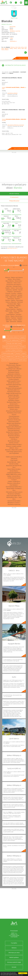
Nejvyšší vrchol (9, 356)
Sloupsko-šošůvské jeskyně (13, 388)
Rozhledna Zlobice (13, 400)
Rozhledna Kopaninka (14, 504)
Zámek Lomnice (13, 443)
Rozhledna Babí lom (13, 390)
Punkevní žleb (12, 304)
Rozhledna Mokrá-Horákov (13, 444)
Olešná (19, 48)
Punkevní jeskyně (14, 379)
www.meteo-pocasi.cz (12, 248)
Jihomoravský (12, 26)
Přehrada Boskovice (13, 430)
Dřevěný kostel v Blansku (13, 365)
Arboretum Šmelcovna (13, 420)
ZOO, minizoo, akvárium (12, 337)
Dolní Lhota (17, 47)
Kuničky (13, 293)
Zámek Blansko (13, 363)
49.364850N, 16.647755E (15, 31)
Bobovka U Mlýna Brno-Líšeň (13, 450)
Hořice (22, 47)
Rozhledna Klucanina (13, 428)
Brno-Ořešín (16, 279)
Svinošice (18, 314)
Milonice (19, 297)
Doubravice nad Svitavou (13, 284)
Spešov (11, 313)
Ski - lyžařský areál (14, 340)
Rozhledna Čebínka (13, 406)
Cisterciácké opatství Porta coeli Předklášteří (14, 452)
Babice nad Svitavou (17, 277)
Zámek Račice (14, 471)
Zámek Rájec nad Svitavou (13, 376)
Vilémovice (9, 320)
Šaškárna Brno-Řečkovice (13, 427)
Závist (20, 320)
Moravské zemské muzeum (14, 492)
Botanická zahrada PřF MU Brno (14, 466)
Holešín (7, 288)
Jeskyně (23, 353)
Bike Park (17, 356)
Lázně (2, 356)
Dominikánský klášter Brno (13, 487)
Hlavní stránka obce (23, 58)
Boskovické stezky (14, 421)
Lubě (6, 297)
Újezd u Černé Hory (16, 316)
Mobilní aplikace (14, 957)
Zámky (13, 350)
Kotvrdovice (17, 291)
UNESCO (6, 340)
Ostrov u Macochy (11, 302)
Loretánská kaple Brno (13, 473)
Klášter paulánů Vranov (14, 381)
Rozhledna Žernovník (13, 392)
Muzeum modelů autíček (13, 446)
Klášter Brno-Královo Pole (13, 432)
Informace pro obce (14, 952)
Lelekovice (13, 295)
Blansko (6, 21)
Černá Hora (18, 281)
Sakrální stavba (22, 360)
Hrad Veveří (14, 460)
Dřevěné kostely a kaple (8, 353)
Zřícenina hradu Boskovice (13, 411)
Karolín (20, 290)
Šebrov (16, 307)
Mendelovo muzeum (14, 502)
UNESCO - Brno (13, 448)
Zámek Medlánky (14, 425)
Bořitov (10, 279)
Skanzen (22, 340)
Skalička (19, 309)
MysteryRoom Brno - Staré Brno (14, 498)
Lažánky (11, 48)
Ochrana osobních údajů (14, 962)
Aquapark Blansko (13, 367)
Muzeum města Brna (13, 483)
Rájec (18, 304)
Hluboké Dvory (17, 286)
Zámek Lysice (14, 409)
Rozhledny (22, 346)
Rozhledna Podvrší (13, 372)
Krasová (8, 293)
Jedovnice (9, 290)
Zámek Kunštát (13, 464)
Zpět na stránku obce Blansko (21, 148)
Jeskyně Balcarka (13, 386)
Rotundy (18, 353)
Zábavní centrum (12, 360)
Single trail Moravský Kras (13, 393)
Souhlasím (22, 973)
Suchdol (16, 313)
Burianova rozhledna (14, 494)
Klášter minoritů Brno (13, 476)
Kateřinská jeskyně (13, 370)
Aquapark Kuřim (13, 399)
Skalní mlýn (23, 48)
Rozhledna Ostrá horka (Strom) (14, 413)
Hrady (8, 350)
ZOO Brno (14, 439)
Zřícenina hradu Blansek (14, 377)
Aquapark (22, 337)
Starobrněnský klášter (14, 501)
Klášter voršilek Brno (14, 481)
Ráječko (18, 306)
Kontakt (14, 967)
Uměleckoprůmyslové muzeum (14, 479)
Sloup (15, 311)
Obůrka (15, 48)
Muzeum (4, 360)
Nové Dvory (11, 298)
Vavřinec (13, 318)
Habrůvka (9, 286)
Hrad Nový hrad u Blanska (13, 369)
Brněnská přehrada (13, 441)
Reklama (14, 948)
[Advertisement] (14, 168)
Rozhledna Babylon (13, 434)
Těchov (2, 49)
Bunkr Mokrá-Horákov (14, 469)
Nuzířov (17, 298)
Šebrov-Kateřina (10, 309)
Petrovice (20, 302)
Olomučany (19, 300)
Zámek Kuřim (14, 404)
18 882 (11, 38)
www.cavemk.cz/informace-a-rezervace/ (15, 125)
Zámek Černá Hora (13, 383)
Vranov (15, 320)
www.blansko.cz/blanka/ (12, 93)
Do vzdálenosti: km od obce (10, 265)
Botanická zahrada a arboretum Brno (14, 436)
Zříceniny (19, 350)
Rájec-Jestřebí (11, 306)
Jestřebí (15, 290)
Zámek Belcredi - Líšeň (13, 462)
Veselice (19, 318)
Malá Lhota (12, 297)
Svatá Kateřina (10, 314)
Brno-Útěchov (10, 281)
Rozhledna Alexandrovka (13, 384)
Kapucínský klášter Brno (14, 495)
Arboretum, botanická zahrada (10, 346)
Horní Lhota (19, 288)
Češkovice (12, 47)
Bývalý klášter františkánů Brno (14, 489)
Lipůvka (20, 295)
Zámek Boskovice (14, 416)
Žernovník (13, 321)
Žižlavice (6, 49)
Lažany (7, 295)
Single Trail (24, 356)
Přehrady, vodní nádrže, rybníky (14, 343)
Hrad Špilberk (14, 485)
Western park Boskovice (14, 423)
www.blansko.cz (13, 41)
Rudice (11, 307)
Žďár (7, 321)
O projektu (14, 943)
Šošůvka (20, 311)
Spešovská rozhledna (13, 374)
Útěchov (7, 318)
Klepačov (6, 48)
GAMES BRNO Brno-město (13, 474)
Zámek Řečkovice (14, 418)
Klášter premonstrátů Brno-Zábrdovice (14, 457)
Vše (4, 337)
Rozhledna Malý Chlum (13, 402)
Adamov (7, 277)
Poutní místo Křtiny (13, 397)
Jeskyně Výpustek (14, 395)
